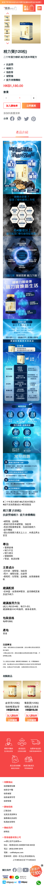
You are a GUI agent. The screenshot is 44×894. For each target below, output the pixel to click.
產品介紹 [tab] (22, 132)
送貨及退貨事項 (10, 814)
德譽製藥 (7, 801)
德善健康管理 (9, 797)
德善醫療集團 (9, 786)
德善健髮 (7, 793)
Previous (8, 13)
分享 (12, 119)
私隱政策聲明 (9, 822)
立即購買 (31, 105)
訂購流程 (7, 810)
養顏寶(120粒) (31, 703)
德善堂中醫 (8, 790)
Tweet (27, 119)
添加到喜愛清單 (12, 113)
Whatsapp (19, 119)
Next (8, 43)
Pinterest (34, 119)
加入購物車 (12, 105)
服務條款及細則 (10, 818)
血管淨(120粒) (12, 703)
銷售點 (6, 831)
